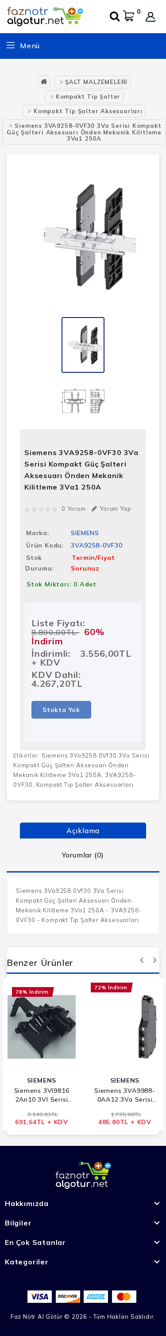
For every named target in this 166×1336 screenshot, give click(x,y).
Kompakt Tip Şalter (88, 96)
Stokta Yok (61, 710)
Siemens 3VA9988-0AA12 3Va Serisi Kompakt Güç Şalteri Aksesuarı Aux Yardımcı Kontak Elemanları (124, 1095)
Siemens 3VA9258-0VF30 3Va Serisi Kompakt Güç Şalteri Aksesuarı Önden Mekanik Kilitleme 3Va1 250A (84, 132)
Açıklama (83, 830)
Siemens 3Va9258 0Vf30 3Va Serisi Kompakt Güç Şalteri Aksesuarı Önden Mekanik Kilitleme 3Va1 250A (81, 765)
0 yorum (74, 508)
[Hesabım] (150, 17)
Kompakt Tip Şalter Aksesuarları (88, 111)
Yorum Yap (115, 508)
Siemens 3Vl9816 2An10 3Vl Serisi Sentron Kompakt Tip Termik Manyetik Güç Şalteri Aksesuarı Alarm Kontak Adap (41, 1095)
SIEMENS (85, 533)
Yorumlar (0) (83, 854)
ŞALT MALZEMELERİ (96, 81)
